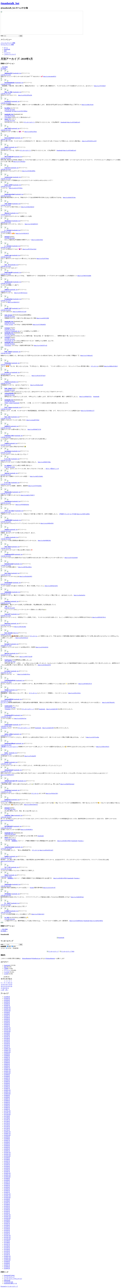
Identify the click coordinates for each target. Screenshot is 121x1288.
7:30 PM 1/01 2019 (6, 565)
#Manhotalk (7, 1280)
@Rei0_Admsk (9, 403)
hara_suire (8, 416)
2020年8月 (7, 1055)
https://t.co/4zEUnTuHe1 (36, 476)
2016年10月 (7, 1135)
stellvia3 (7, 289)
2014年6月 (7, 1183)
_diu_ (6, 606)
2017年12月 (7, 1111)
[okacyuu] (6, 631)
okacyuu (15, 633)
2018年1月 (7, 1109)
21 (3, 986)
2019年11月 (7, 1071)
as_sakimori (8, 465)
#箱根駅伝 (14, 841)
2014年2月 (7, 1190)
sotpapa (7, 529)
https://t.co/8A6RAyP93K (64, 841)
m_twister (7, 671)
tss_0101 (7, 917)
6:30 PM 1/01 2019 (6, 475)
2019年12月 (7, 1069)
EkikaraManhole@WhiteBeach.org (31, 958)
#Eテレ (48, 468)
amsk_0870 (8, 128)
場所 (9, 946)
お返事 (6, 968)
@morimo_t (8, 709)
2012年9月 (7, 1220)
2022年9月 (7, 1012)
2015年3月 (7, 1168)
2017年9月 (7, 1116)
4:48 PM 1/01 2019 (10, 323)
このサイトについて (10, 54)
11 (9, 982)
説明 (14, 946)
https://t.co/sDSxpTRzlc (30, 131)
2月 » (6, 990)
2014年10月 (7, 1176)
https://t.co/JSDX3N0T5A (31, 804)
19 (11, 984)
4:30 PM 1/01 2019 (6, 266)
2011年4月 (7, 1249)
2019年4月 (7, 1083)
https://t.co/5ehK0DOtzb (77, 897)
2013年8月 (7, 1201)
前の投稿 (4, 67)
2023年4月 (7, 1000)
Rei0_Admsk (8, 351)
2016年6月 (7, 1142)
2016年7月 (7, 1140)
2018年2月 (7, 1107)
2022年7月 (7, 1016)
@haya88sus (8, 117)
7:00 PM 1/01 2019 (6, 539)
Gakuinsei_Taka (9, 815)
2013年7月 (7, 1202)
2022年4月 (7, 1021)
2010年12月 (7, 1256)
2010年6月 (7, 1266)
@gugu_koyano (9, 324)
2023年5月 (7, 998)
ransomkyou (8, 501)
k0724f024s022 (9, 826)
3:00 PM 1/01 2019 (6, 130)
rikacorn (7, 213)
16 (6, 984)
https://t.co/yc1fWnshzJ (19, 161)
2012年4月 (7, 1228)
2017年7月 (7, 1119)
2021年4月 (7, 1041)
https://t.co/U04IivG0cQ (38, 914)
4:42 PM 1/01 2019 (10, 316)
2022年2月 (7, 1024)
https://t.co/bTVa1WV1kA (7, 861)
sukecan (7, 473)
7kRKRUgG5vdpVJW (11, 781)
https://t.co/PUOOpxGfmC (29, 249)
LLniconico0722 (9, 715)
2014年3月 (7, 1189)
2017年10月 (7, 1114)
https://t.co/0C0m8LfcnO (73, 122)
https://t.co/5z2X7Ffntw (43, 258)
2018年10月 (7, 1093)
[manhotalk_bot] (6, 71)
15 (5, 984)
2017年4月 (7, 1125)
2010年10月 (7, 1259)
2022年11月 (7, 1009)
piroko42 (7, 236)
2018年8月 (7, 1097)
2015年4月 (7, 1166)
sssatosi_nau (8, 255)
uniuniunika (8, 592)
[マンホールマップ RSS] (67, 951)
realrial (7, 443)
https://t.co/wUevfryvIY (49, 887)
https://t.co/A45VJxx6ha (92, 737)
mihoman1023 (9, 73)
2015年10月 (7, 1156)
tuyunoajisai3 (8, 582)
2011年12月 (7, 1235)
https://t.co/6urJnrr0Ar (79, 595)
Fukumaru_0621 (9, 435)
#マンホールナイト (29, 122)
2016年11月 (7, 1133)
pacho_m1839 (8, 185)
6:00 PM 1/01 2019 (6, 445)
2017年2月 (7, 1128)
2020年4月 (7, 1062)
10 (8, 982)
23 (6, 986)
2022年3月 (7, 1022)
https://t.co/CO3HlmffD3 (39, 324)
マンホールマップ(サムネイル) (13, 1278)
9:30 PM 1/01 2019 (6, 625)
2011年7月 (7, 1244)
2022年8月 (7, 1014)
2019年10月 (7, 1073)
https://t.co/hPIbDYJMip (44, 462)
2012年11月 (7, 1216)
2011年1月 (7, 1254)
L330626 (7, 911)
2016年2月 (7, 1149)
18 (9, 984)
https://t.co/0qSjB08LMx (44, 540)
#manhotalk (7, 49)
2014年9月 (7, 1178)
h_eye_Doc (8, 459)
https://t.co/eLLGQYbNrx (15, 188)
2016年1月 (7, 1150)
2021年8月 (7, 1035)
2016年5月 (7, 1144)
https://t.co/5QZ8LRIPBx (28, 171)
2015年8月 (7, 1159)
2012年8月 (7, 1221)
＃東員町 (3, 746)
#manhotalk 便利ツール (10, 1283)
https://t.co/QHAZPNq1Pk (25, 95)
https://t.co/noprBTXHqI (32, 420)
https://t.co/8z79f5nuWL (108, 702)
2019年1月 (7, 1088)
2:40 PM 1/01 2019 (10, 109)
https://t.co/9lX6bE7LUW (34, 429)
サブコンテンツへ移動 (7, 44)
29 (5, 988)
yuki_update (8, 203)
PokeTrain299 (9, 272)
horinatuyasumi (9, 563)
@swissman (8, 336)
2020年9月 (7, 1054)
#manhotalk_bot (10, 3)
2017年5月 (7, 1123)
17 (8, 984)
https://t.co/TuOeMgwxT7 (87, 410)
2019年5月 (7, 1081)
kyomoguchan (9, 299)
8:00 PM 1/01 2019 (6, 584)
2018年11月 (7, 1092)
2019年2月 (7, 1086)
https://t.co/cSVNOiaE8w (35, 485)
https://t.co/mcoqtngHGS (49, 76)
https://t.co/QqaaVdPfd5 (7, 820)
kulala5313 (8, 799)
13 (1, 984)
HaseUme (7, 623)
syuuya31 (7, 167)
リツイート (7, 52)
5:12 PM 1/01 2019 (10, 401)
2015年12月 (7, 1152)
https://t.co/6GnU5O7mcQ (38, 375)
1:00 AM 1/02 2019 (6, 886)
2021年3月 (7, 1043)
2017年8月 (7, 1118)
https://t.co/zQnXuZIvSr (42, 647)
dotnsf (6, 119)
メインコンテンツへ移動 (8, 43)
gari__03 (7, 264)
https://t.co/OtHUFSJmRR (84, 275)
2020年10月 (7, 1052)
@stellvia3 (7, 331)
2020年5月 (7, 1060)
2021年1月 (7, 1047)
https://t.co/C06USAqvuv (20, 292)
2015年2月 (7, 1170)
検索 (2, 36)
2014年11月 (7, 1175)
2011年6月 (7, 1246)
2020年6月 (7, 1059)
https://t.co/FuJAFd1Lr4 (21, 637)
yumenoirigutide (9, 393)
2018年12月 (7, 1090)
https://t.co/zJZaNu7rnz (20, 718)
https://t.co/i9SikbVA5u (85, 396)
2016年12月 (7, 1131)
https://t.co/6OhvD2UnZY (46, 850)
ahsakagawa (8, 220)
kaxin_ (6, 753)
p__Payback (8, 230)
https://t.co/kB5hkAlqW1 (51, 585)
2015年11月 (7, 1154)
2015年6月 (7, 1163)
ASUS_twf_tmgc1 (10, 510)
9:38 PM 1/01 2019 (6, 634)
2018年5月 (7, 1102)
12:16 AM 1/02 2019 (10, 839)
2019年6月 (7, 1080)
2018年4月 (7, 1104)
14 (3, 984)
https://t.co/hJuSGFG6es (69, 197)
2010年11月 (7, 1258)
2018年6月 (7, 1100)
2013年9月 (7, 1199)
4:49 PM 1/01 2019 (10, 329)
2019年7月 (7, 1078)
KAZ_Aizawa (8, 407)
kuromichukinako (10, 82)
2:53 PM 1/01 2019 (10, 120)
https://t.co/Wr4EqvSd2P (36, 385)
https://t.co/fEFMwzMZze (25, 567)
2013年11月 (7, 1195)
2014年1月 (7, 1192)
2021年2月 (7, 1045)
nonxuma (7, 601)
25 (9, 986)
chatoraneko (8, 884)
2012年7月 (7, 1223)
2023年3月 (7, 1002)
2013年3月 (7, 1209)
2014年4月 (7, 1187)
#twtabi (32, 887)
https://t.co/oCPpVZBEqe (20, 111)
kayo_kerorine (9, 633)
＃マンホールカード (12, 746)
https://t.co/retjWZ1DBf (43, 318)
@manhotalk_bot (9, 111)
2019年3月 (7, 1085)
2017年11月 (7, 1112)
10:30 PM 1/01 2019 (6, 672)
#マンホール (94, 366)
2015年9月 (7, 1157)
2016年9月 (7, 1137)
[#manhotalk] (60, 937)
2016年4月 (7, 1145)
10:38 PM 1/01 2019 (10, 707)
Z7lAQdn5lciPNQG (10, 680)
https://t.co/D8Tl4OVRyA (99, 617)
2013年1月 (7, 1213)
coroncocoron (8, 177)
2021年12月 (7, 1028)
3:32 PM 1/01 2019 (10, 238)
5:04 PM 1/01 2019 (10, 395)
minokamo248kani (10, 743)
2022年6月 (7, 1017)
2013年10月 (7, 1197)
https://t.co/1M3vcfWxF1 (102, 746)
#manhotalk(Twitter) (9, 1275)
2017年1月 (7, 1130)
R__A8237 (8, 903)
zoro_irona (8, 573)
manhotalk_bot (17, 73)
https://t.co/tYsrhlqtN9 (30, 756)
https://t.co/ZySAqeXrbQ (71, 557)
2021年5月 (7, 1040)
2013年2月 (7, 1211)
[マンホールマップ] (53, 951)
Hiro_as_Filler (9, 92)
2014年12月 (7, 1173)
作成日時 (15, 948)
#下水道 (74, 514)
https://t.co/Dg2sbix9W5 (25, 576)
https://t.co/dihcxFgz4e (87, 104)
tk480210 (7, 426)
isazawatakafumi (9, 138)
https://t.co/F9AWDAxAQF (89, 141)
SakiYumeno (8, 660)
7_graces (7, 537)
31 (8, 988)
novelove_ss (8, 372)
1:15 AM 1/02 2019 (10, 919)
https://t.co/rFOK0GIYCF (85, 683)
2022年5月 (7, 1019)
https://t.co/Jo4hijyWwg (24, 674)
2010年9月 (7, 1261)
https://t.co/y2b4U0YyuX (40, 345)
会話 (5, 51)
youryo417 (8, 614)
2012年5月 (7, 1227)
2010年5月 (7, 1268)
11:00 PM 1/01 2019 (6, 717)
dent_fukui (8, 546)
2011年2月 (7, 1253)
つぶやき (6, 972)
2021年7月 (7, 1036)
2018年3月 (7, 1105)
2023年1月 (7, 1005)
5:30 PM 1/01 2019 (6, 409)
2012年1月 (7, 1234)
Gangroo (7, 381)
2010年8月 (7, 1263)
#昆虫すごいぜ (54, 468)
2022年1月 (7, 1026)
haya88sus (7, 108)
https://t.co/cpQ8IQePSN (47, 523)
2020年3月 (7, 1064)
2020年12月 (7, 1048)
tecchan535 (8, 101)
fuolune (7, 856)
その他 (6, 973)
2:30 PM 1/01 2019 (6, 75)
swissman (7, 328)
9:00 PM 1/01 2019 (6, 615)
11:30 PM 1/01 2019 (6, 771)
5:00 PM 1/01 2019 (6, 353)
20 (1, 986)
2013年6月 (7, 1204)
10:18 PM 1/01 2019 (10, 661)
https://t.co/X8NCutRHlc (83, 514)
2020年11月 (7, 1050)
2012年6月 (7, 1225)
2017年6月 (7, 1121)
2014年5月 (7, 1185)
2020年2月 (7, 1066)
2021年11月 (7, 1029)
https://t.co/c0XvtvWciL (74, 693)
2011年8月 (7, 1242)
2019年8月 (7, 1076)
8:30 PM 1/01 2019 (6, 603)
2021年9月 (7, 1033)
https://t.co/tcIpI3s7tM (52, 709)
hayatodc (7, 644)
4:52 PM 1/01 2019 (10, 339)
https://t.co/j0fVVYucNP (25, 656)
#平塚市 (61, 514)
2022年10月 (7, 1010)
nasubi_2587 (8, 308)
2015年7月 (7, 1161)
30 (6, 988)
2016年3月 (7, 1147)
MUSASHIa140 (9, 156)
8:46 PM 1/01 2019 (10, 608)
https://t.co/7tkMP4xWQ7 (7, 775)
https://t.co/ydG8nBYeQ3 (31, 224)
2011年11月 (7, 1237)
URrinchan (8, 363)
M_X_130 (7, 867)
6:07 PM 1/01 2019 (10, 467)
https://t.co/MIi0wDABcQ (111, 366)
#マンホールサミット (28, 709)
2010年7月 (7, 1265)
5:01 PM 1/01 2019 (10, 390)
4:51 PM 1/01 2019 (10, 334)
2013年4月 (7, 1208)
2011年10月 (7, 1239)
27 (1, 988)
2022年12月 (7, 1007)
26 (11, 986)
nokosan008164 (9, 699)
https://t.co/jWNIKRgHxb (22, 504)
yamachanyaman (9, 847)
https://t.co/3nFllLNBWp (96, 920)
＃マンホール (33, 693)
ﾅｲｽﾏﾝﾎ (9, 948)
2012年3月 (7, 1230)
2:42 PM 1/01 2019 (10, 115)
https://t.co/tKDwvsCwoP (19, 311)
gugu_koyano (8, 315)
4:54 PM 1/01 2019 (10, 344)
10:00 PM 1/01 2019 (6, 645)
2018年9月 (7, 1095)
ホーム (6, 47)
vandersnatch (8, 706)
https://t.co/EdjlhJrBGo (27, 829)
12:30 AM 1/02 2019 (6, 848)
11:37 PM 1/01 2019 (10, 809)
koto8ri (7, 762)
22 (5, 986)
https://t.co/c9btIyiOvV (14, 302)
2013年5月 (7, 1206)
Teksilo (7, 690)
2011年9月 (7, 1240)
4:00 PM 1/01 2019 (6, 247)
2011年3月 (7, 1251)
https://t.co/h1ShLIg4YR (44, 665)
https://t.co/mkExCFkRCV (28, 495)
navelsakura (8, 451)
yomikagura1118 (9, 554)
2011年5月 (7, 1247)
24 (8, 986)
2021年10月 (7, 1031)
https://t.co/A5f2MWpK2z (76, 920)
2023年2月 (7, 1003)
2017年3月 (7, 1126)
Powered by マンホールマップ (9, 1286)
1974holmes (8, 893)
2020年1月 (7, 1067)
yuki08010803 (8, 520)
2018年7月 (7, 1099)
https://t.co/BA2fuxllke (20, 626)
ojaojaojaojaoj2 (9, 770)
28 (3, 988)
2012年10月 (7, 1218)
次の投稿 (4, 68)
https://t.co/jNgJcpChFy (52, 793)
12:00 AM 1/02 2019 (6, 817)
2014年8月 (7, 1180)
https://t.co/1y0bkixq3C (87, 355)
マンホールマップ (9, 1277)
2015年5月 (7, 1164)
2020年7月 (7, 1057)
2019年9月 (7, 1074)
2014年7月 (7, 1182)
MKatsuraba (8, 492)
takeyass (7, 653)
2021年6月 (7, 1038)
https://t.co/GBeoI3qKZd (27, 207)
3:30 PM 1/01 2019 (6, 205)
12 (11, 982)
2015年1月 (7, 1171)
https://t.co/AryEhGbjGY (22, 233)
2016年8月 (7, 1138)
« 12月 (2, 990)
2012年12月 (7, 1214)
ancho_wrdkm (9, 734)
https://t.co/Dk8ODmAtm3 (67, 784)
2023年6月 (7, 996)
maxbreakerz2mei (10, 194)
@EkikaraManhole (50, 958)
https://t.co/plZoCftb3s (37, 239)
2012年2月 (7, 1232)
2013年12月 (7, 1194)
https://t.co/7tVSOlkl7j (100, 86)
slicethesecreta (9, 282)
